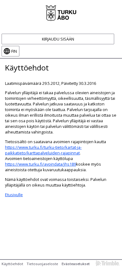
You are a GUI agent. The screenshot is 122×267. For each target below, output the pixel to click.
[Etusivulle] (61, 12)
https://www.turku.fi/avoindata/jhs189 (40, 164)
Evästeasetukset (76, 264)
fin (14, 51)
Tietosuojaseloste (42, 263)
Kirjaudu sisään (58, 39)
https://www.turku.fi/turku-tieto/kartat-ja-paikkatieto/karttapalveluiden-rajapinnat (43, 150)
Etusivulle (14, 194)
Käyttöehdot (12, 263)
